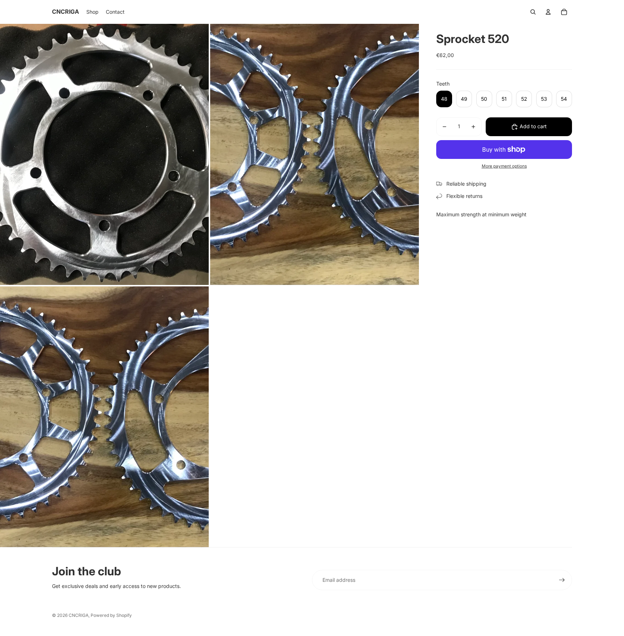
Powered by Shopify (111, 615)
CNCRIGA (78, 615)
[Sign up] (562, 580)
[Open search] (533, 12)
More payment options (504, 166)
